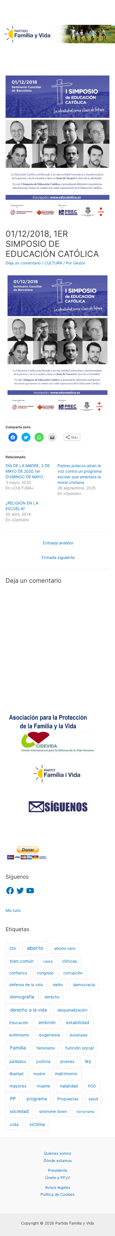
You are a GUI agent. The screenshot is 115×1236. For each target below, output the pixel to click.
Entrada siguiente (58, 557)
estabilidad (77, 1022)
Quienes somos (57, 1153)
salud (93, 1099)
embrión (47, 1022)
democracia (84, 984)
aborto (35, 948)
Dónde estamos (58, 1160)
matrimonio (66, 1073)
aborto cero (64, 948)
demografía (22, 997)
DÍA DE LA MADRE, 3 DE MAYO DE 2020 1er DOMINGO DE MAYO (28, 471)
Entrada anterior (58, 543)
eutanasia (78, 1035)
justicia (43, 1061)
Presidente (57, 1170)
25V (12, 948)
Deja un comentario (23, 263)
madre (39, 1074)
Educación (18, 1022)
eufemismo (19, 1035)
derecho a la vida (28, 1010)
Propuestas (68, 1098)
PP (13, 1098)
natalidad (69, 1086)
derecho (51, 997)
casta (47, 961)
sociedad (19, 1111)
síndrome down (53, 1111)
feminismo (46, 1048)
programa (37, 1098)
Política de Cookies (57, 1194)
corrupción (73, 973)
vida (14, 1124)
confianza (18, 973)
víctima (37, 1124)
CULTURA (53, 263)
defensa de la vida (26, 984)
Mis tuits (13, 910)
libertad (16, 1073)
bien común (21, 961)
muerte (43, 1086)
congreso (45, 973)
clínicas (69, 961)
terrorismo (85, 1111)
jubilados (17, 1061)
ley (88, 1061)
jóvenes (67, 1061)
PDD (92, 1086)
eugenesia (49, 1034)
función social (79, 1048)
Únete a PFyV (57, 1177)
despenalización (72, 1010)
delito (58, 984)
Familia (18, 1048)
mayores (18, 1086)
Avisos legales (57, 1187)
